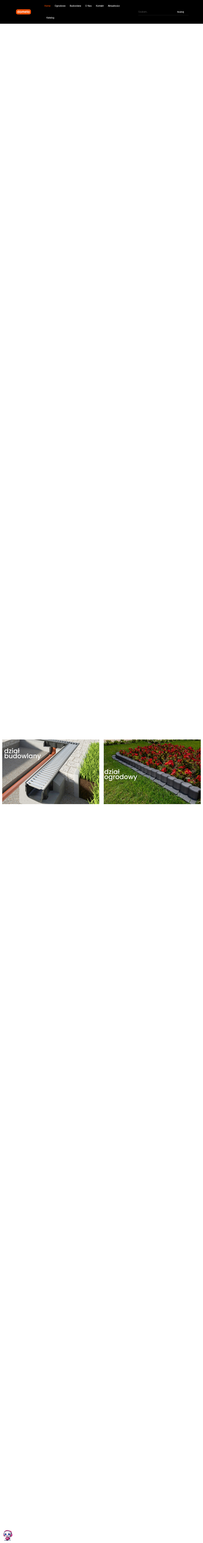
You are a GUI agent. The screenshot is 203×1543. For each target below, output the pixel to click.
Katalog (50, 17)
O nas (88, 5)
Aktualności (114, 5)
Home (47, 5)
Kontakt (100, 5)
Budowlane (75, 5)
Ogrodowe (60, 5)
